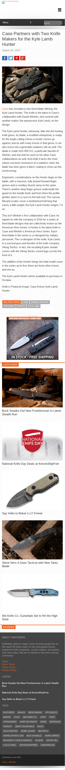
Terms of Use (9, 667)
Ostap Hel (52, 740)
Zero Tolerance (24, 726)
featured (9, 306)
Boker (7, 717)
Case (5, 108)
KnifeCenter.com (13, 736)
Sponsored (10, 722)
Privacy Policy (9, 670)
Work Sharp (28, 731)
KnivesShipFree (29, 745)
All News (12, 762)
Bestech (43, 731)
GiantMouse (48, 745)
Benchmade (35, 712)
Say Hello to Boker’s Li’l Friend (22, 513)
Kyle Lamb (33, 306)
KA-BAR (39, 740)
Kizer (43, 722)
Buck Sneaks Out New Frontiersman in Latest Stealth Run (31, 412)
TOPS (52, 717)
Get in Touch (8, 664)
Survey (7, 726)
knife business (28, 722)
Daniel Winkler (40, 302)
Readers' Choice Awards (17, 740)
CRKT (43, 717)
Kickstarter (10, 731)
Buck (40, 726)
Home (5, 661)
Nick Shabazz (34, 736)
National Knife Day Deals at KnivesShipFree (30, 463)
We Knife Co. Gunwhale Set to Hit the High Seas (29, 617)
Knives (21, 306)
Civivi (17, 717)
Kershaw (55, 722)
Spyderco (51, 712)
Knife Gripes (52, 736)
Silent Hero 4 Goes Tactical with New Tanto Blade (30, 564)
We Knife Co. (30, 717)
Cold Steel (9, 745)
